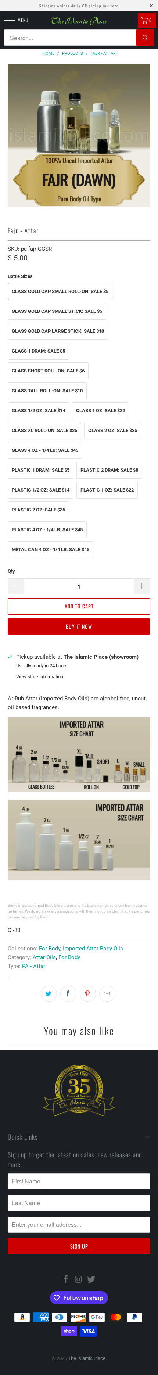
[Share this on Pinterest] (88, 994)
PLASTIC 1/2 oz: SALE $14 (40, 490)
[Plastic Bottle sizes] (79, 878)
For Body (49, 948)
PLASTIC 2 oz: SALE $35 (38, 509)
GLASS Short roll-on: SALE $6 (48, 371)
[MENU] (5, 20)
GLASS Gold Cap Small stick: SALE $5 (57, 311)
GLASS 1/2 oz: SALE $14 (38, 410)
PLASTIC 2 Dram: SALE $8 (109, 470)
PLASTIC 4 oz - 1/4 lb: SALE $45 (47, 529)
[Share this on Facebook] (68, 994)
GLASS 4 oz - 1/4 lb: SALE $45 (45, 450)
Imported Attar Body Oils (93, 948)
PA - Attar (33, 966)
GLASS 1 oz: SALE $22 (100, 410)
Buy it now (79, 626)
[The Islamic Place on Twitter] (91, 1280)
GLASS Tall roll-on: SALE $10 (47, 390)
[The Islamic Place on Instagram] (78, 1280)
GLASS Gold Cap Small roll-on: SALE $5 (60, 291)
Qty (11, 571)
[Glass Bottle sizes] (79, 789)
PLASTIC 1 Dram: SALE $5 (40, 470)
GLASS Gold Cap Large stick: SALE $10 (58, 331)
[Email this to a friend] (107, 994)
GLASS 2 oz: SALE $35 (112, 430)
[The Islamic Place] (79, 21)
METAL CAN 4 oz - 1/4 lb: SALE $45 (50, 549)
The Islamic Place (86, 1358)
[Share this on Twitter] (49, 994)
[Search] (145, 37)
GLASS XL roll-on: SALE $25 (44, 430)
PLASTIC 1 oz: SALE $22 (107, 490)
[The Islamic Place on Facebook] (65, 1280)
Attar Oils (44, 957)
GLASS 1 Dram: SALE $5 (38, 351)
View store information (39, 676)
